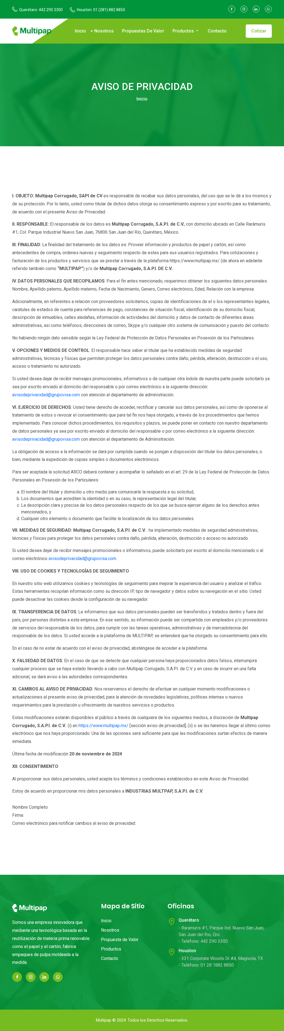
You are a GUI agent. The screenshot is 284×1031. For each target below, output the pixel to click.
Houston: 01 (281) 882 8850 (101, 9)
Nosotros (104, 31)
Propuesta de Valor (119, 939)
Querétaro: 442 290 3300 (41, 9)
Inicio (80, 31)
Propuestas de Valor (143, 31)
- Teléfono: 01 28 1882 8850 (206, 965)
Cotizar (258, 31)
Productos (184, 31)
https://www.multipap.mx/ (103, 725)
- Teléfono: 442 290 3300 (203, 941)
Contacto (217, 31)
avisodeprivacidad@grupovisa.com (46, 394)
